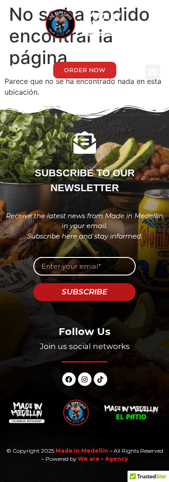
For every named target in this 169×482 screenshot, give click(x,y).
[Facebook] (69, 379)
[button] (152, 71)
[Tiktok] (100, 379)
